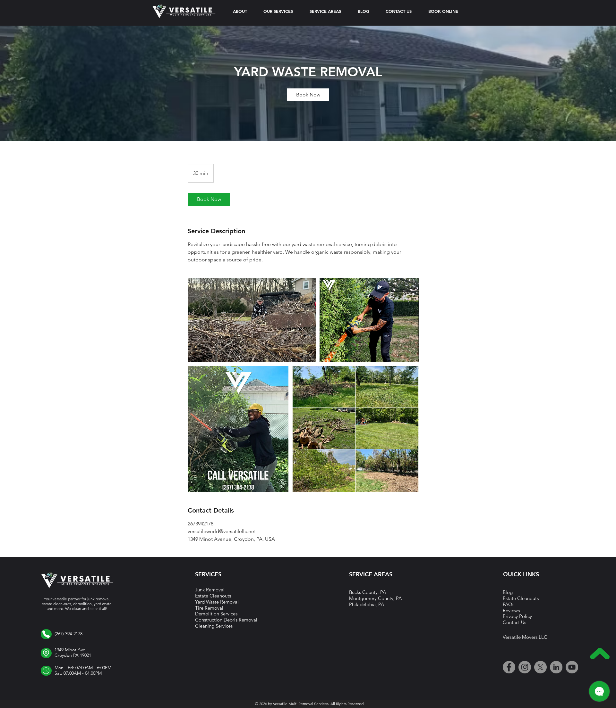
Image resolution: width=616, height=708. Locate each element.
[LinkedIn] (556, 667)
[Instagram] (524, 667)
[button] (325, 11)
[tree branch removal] (252, 320)
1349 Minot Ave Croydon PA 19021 (73, 652)
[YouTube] (572, 667)
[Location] (46, 634)
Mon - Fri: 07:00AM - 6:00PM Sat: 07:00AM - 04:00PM (83, 670)
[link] (308, 94)
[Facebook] (509, 667)
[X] (540, 667)
